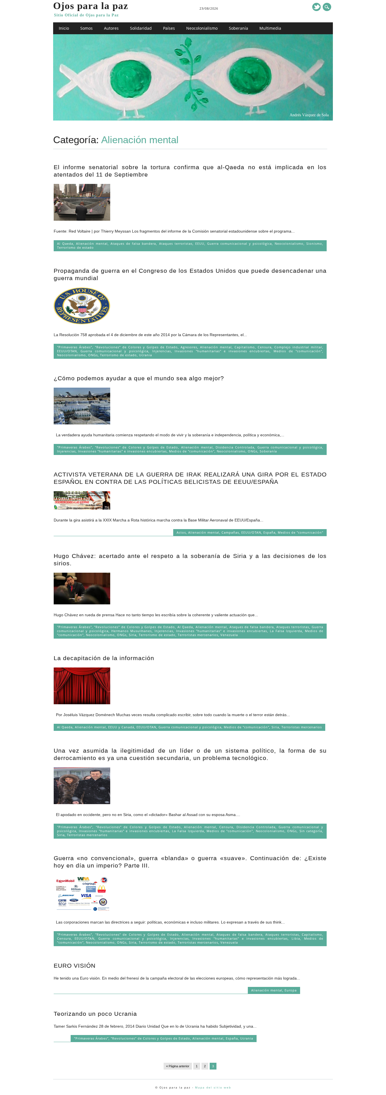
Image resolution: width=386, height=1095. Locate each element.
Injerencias (161, 351)
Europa (291, 990)
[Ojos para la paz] (193, 119)
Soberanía (238, 28)
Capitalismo (245, 347)
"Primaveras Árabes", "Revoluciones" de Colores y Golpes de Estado (117, 347)
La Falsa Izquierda (286, 631)
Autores (111, 28)
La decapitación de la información (104, 658)
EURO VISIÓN (75, 965)
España (269, 532)
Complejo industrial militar (298, 347)
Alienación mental (92, 243)
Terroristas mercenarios (198, 635)
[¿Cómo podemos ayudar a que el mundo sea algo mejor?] (82, 423)
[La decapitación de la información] (82, 703)
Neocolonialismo (202, 28)
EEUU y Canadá (121, 727)
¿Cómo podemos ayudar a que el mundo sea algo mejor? (139, 378)
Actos (181, 532)
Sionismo (314, 243)
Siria (132, 635)
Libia (296, 938)
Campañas (230, 532)
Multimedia (270, 28)
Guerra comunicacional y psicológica (239, 243)
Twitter (316, 7)
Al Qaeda (65, 243)
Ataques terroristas (175, 243)
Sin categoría (311, 831)
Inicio (64, 28)
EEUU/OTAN (67, 351)
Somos (86, 28)
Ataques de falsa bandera (133, 243)
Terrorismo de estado (75, 247)
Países (169, 28)
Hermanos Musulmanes (131, 631)
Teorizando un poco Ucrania (95, 1013)
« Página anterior (177, 1066)
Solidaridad (141, 28)
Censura (265, 347)
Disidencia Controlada (235, 447)
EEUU (199, 243)
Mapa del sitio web (213, 1087)
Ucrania (145, 355)
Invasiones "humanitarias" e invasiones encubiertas (222, 351)
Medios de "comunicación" (298, 351)
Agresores (189, 347)
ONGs (93, 355)
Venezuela (229, 635)
